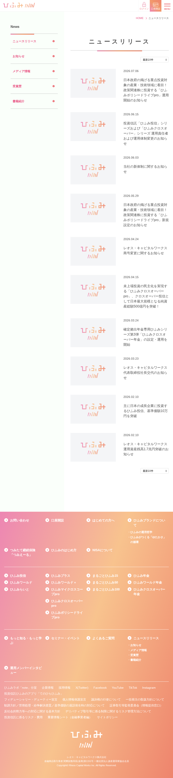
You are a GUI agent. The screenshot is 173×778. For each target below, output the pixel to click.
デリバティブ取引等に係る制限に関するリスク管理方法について (108, 711)
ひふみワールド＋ (64, 582)
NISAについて (102, 550)
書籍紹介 (135, 659)
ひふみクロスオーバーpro (67, 603)
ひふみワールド (21, 582)
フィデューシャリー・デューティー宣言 (30, 699)
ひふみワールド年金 (148, 582)
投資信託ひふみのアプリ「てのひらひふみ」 (33, 693)
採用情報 (64, 687)
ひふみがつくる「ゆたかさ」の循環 (148, 540)
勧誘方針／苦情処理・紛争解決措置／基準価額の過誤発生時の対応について (54, 705)
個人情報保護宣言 (74, 699)
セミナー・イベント (65, 638)
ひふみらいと (19, 589)
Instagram (149, 687)
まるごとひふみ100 (106, 589)
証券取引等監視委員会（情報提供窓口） (136, 705)
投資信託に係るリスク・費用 (23, 717)
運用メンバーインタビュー (26, 670)
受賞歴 (134, 655)
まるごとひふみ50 (105, 582)
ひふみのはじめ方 (64, 550)
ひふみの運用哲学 (141, 532)
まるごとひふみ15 (105, 575)
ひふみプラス (60, 575)
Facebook (100, 687)
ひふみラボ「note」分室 (20, 687)
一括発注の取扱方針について (145, 699)
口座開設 (57, 520)
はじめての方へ (103, 520)
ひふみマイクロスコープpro (67, 592)
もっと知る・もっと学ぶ (26, 640)
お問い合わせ (19, 520)
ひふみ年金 (141, 575)
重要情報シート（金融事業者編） (70, 717)
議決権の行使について (106, 699)
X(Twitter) (82, 687)
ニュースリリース (146, 638)
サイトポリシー (107, 717)
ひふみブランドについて (149, 522)
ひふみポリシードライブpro (67, 615)
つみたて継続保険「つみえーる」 (22, 552)
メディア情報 (138, 650)
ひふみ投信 (18, 575)
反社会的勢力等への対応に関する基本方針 (32, 711)
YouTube (118, 687)
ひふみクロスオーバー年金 (149, 592)
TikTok (133, 687)
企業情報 (48, 687)
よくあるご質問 (103, 638)
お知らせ (135, 645)
